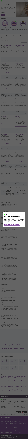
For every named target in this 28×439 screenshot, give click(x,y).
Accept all (6, 224)
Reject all (11, 224)
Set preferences (17, 224)
